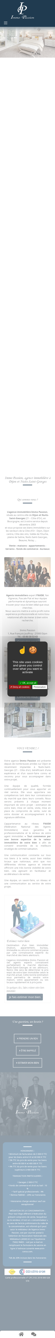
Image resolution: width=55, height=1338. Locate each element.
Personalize (40, 687)
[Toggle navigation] (6, 23)
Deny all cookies (20, 687)
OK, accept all (29, 683)
